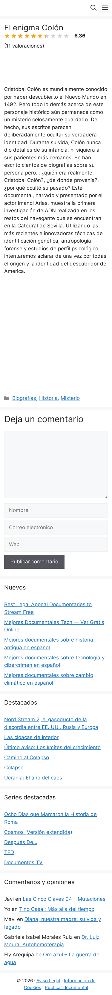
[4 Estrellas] (27, 36)
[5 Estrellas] (33, 36)
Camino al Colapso (26, 757)
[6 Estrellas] (40, 36)
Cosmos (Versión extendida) (38, 832)
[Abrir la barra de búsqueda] (93, 8)
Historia (48, 398)
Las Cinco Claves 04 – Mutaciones (64, 899)
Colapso (14, 768)
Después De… (20, 842)
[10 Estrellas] (66, 36)
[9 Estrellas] (60, 36)
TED (9, 852)
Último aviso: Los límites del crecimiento (52, 747)
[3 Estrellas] (20, 36)
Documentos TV (23, 862)
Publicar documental (66, 987)
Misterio (70, 398)
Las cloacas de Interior (31, 737)
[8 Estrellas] (53, 36)
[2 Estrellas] (14, 36)
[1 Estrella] (7, 36)
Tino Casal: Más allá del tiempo (56, 909)
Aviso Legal (48, 980)
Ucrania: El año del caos (33, 778)
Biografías (24, 398)
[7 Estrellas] (47, 36)
